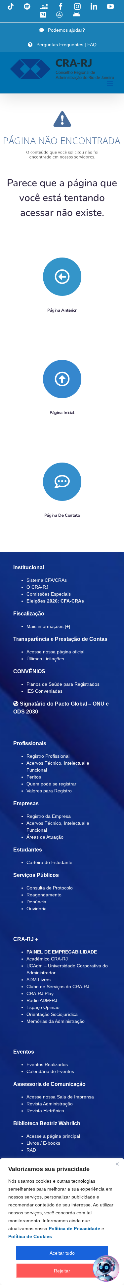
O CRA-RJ (37, 587)
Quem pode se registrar (51, 783)
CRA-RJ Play (40, 993)
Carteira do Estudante (49, 862)
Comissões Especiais (48, 594)
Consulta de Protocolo (49, 887)
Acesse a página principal (53, 1136)
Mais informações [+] (48, 626)
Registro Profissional (47, 756)
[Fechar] (117, 1164)
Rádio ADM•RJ (41, 1000)
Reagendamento (44, 894)
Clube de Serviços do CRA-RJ (57, 986)
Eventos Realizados (47, 1064)
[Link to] (62, 276)
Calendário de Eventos (50, 1071)
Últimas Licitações (45, 658)
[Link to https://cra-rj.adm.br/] (62, 379)
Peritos (33, 777)
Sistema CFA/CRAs (46, 580)
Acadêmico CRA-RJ (47, 958)
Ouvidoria (36, 908)
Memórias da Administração (55, 1021)
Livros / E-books (43, 1143)
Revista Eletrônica (45, 1110)
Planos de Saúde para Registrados (63, 684)
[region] (62, 1221)
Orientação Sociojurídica (52, 1014)
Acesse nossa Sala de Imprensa (60, 1096)
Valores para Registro (49, 790)
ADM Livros (38, 979)
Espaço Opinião (43, 1007)
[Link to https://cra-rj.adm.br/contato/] (62, 482)
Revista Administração (49, 1103)
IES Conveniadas (44, 691)
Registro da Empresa (48, 816)
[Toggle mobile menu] (110, 83)
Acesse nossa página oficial (55, 651)
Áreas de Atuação (44, 837)
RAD (31, 1150)
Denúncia (36, 901)
